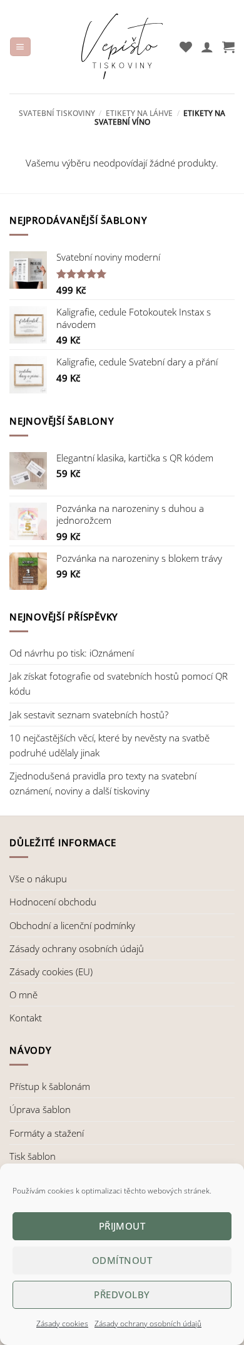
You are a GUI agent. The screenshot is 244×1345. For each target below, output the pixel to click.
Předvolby (122, 1294)
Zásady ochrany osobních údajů (147, 1323)
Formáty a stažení (46, 1133)
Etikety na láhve (139, 113)
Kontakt (25, 1017)
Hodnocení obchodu (52, 901)
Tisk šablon (32, 1156)
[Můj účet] (207, 46)
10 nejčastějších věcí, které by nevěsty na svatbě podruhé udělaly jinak (109, 745)
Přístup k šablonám (49, 1086)
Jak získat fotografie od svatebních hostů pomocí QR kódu (118, 683)
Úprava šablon (40, 1109)
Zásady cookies (62, 1323)
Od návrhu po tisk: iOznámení (71, 653)
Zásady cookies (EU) (51, 971)
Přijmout (122, 1226)
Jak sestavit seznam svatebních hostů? (88, 714)
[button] (20, 47)
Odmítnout (122, 1260)
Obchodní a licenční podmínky (72, 925)
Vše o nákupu (38, 878)
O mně (23, 994)
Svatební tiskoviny (57, 113)
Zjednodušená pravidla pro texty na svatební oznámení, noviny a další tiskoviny (102, 783)
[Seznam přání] (186, 46)
